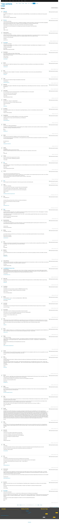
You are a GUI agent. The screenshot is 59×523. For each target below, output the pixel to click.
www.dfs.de (5, 74)
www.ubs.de (5, 367)
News (3, 0)
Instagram (27, 511)
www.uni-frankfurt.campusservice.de (8, 345)
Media (10, 0)
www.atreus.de (5, 66)
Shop (19, 0)
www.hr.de (4, 324)
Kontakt (25, 0)
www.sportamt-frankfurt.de (7, 143)
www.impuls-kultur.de (6, 82)
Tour (16, 0)
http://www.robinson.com (6, 274)
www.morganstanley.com (6, 478)
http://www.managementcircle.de (7, 392)
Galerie (13, 0)
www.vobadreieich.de (6, 120)
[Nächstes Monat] (57, 510)
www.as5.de (5, 282)
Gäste (22, 0)
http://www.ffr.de (5, 450)
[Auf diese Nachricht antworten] (53, 11)
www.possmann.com (6, 205)
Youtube (30, 512)
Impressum (29, 522)
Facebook (27, 510)
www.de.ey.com (5, 332)
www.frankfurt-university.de (7, 299)
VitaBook (57, 507)
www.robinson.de (5, 237)
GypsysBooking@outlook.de (5, 515)
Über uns (6, 0)
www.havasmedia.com (6, 465)
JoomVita (54, 507)
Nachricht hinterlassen (54, 7)
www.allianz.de (5, 131)
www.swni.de (5, 106)
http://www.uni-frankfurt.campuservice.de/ (9, 193)
